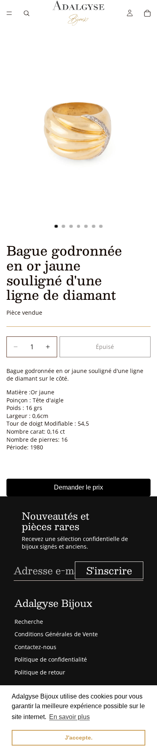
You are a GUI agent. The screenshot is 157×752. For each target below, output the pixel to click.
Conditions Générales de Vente (56, 634)
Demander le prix (78, 487)
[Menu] (9, 13)
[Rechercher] (26, 13)
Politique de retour (39, 672)
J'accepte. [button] (79, 737)
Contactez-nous (35, 647)
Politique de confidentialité (50, 659)
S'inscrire (109, 570)
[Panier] (147, 13)
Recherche (28, 621)
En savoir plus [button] (69, 716)
